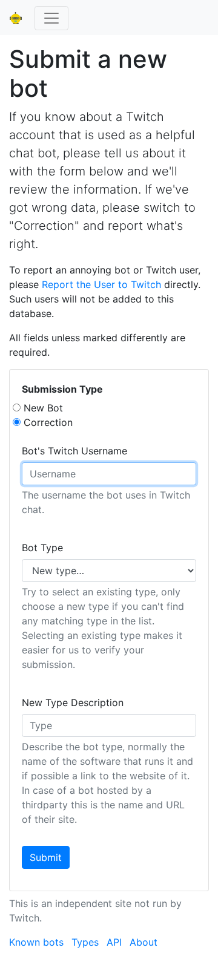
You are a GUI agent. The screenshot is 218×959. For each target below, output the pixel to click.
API (114, 942)
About (143, 942)
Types (85, 942)
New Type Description (73, 702)
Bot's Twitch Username (74, 451)
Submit (46, 857)
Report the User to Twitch (101, 284)
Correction (48, 422)
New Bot (43, 408)
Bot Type (42, 548)
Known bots (36, 942)
